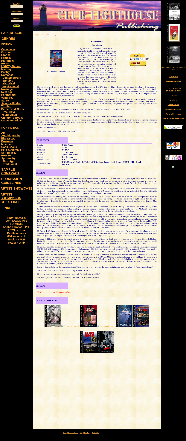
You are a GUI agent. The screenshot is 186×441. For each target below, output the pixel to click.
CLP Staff (173, 95)
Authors (173, 100)
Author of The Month (173, 81)
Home (64, 433)
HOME (37, 35)
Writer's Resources (173, 114)
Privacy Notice (73, 433)
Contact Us (95, 433)
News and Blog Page (173, 109)
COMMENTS (173, 77)
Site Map (87, 433)
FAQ (81, 433)
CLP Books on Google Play (173, 119)
